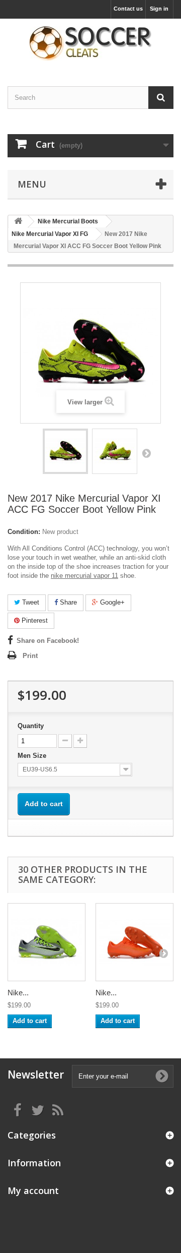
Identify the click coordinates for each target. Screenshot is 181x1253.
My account (33, 1190)
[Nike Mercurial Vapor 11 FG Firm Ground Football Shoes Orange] (134, 942)
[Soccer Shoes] (90, 43)
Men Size (33, 755)
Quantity (31, 726)
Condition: (24, 531)
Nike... (18, 992)
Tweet (29, 602)
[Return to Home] (18, 221)
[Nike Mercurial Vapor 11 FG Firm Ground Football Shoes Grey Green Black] (46, 942)
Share (67, 602)
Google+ (111, 602)
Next (146, 453)
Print (30, 656)
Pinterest (34, 620)
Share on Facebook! (48, 640)
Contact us (128, 9)
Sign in (159, 9)
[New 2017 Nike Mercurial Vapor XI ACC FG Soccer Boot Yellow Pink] (65, 451)
